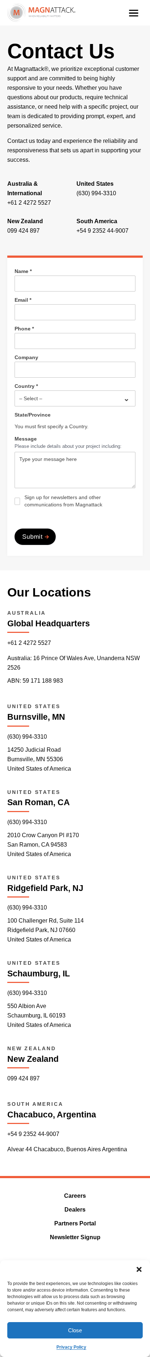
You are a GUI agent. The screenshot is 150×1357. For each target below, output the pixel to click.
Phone (23, 328)
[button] (139, 1269)
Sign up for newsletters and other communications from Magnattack (63, 500)
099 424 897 (23, 231)
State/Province (33, 414)
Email (21, 299)
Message (26, 438)
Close (75, 1330)
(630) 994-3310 (96, 193)
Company (26, 357)
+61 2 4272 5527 (29, 203)
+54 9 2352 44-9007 (102, 231)
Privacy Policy (71, 1347)
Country (25, 386)
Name (21, 271)
